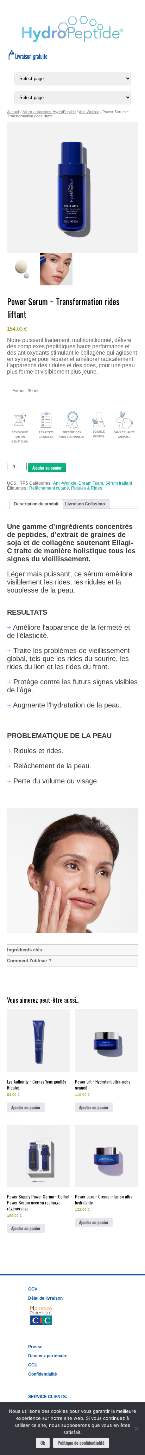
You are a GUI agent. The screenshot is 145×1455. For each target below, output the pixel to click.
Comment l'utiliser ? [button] (29, 960)
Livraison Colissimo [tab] (85, 504)
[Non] (136, 1428)
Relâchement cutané (49, 488)
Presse (35, 1346)
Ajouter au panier (47, 468)
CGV (32, 1289)
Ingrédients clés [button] (24, 949)
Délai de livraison (45, 1298)
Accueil (13, 112)
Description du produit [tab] (36, 504)
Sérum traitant (118, 483)
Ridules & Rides (86, 488)
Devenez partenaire (48, 1355)
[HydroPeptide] (72, 40)
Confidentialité (42, 1374)
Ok (42, 1442)
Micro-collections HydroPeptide (49, 112)
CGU (33, 1365)
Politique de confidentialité (81, 1442)
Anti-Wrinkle (89, 112)
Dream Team (90, 483)
